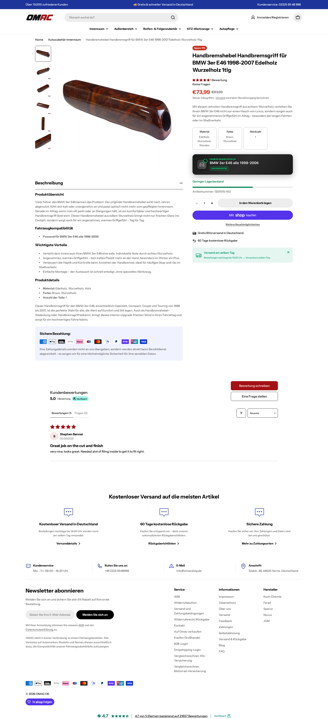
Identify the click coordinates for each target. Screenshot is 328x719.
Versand (220, 98)
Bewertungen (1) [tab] (62, 413)
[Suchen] (173, 17)
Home (39, 39)
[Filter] (241, 413)
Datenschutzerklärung (39, 629)
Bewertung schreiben (254, 386)
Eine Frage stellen (254, 396)
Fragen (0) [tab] (81, 413)
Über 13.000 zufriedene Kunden (47, 4)
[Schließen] (288, 252)
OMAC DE (42, 694)
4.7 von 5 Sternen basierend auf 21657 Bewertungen (171, 716)
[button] (201, 80)
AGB (81, 625)
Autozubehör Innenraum (64, 39)
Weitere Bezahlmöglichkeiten (243, 224)
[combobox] (121, 17)
